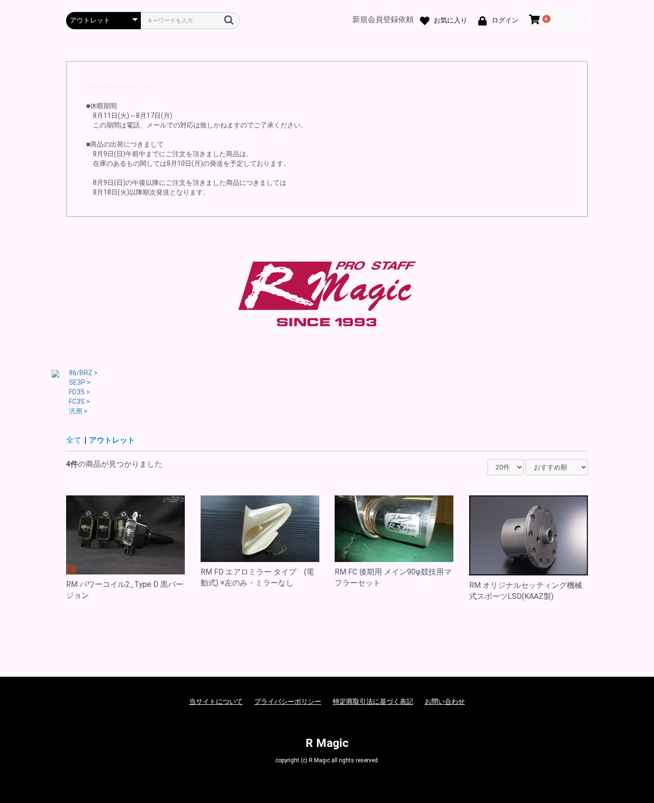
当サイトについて (216, 701)
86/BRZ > (83, 373)
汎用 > (78, 411)
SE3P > (79, 382)
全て (73, 440)
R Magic (327, 743)
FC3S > (79, 401)
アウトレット (112, 440)
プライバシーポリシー (287, 701)
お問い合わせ (445, 701)
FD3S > (79, 392)
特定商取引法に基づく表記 (373, 701)
